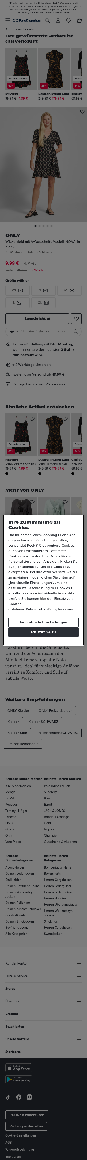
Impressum (66, 609)
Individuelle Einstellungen (43, 622)
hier (43, 598)
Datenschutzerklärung (41, 609)
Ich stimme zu (43, 632)
